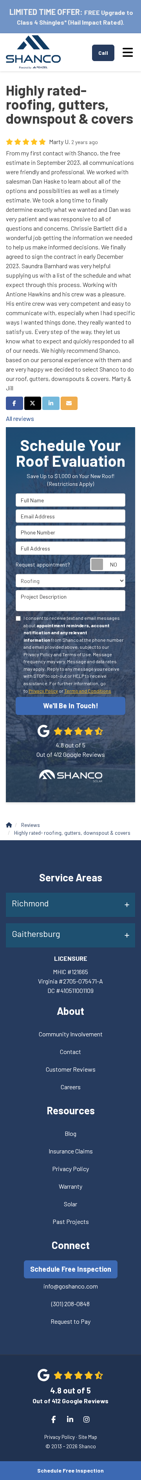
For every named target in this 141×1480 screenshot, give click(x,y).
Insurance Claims (71, 1151)
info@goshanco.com (70, 1286)
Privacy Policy (43, 690)
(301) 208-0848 (70, 1303)
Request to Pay (70, 1321)
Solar (70, 1203)
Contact (70, 1051)
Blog (70, 1133)
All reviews (20, 418)
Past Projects (70, 1221)
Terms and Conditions (87, 690)
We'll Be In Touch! (70, 705)
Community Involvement (71, 1034)
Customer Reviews (71, 1069)
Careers (71, 1086)
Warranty (70, 1186)
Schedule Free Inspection (70, 1470)
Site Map (87, 1436)
